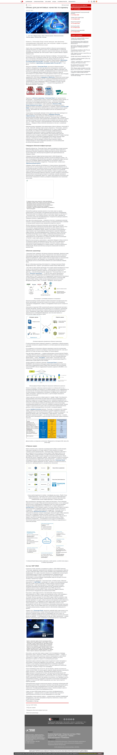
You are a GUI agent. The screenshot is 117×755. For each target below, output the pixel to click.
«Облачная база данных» (40, 511)
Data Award (51, 741)
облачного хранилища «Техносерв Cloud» (43, 98)
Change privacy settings (79, 723)
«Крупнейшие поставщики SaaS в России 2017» (49, 63)
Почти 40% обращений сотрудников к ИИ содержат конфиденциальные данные (80, 47)
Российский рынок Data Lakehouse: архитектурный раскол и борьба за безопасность (79, 42)
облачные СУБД (38, 37)
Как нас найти (67, 722)
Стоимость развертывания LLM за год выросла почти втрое (80, 59)
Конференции (29, 1)
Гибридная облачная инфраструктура (36, 710)
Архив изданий (51, 723)
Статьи (29, 5)
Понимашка (65, 737)
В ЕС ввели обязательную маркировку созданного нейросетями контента (80, 71)
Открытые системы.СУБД (71, 734)
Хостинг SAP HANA (31, 705)
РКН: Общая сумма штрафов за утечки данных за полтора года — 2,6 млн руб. (81, 68)
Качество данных (58, 743)
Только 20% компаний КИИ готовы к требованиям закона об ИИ (80, 38)
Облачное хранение (49, 35)
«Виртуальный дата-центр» (33, 163)
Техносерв (44, 37)
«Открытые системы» (39, 1)
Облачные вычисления (58, 35)
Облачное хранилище (32, 712)
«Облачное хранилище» (35, 273)
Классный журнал (54, 737)
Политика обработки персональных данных (64, 723)
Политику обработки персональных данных (88, 753)
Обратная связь (59, 722)
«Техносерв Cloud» (42, 66)
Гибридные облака (37, 35)
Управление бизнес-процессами (57, 744)
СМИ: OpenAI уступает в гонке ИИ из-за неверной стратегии (81, 53)
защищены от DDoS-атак (48, 77)
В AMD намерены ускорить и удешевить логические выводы (81, 75)
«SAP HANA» (37, 582)
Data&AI (54, 1)
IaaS (29, 35)
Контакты (73, 722)
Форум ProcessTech (76, 22)
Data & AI (50, 743)
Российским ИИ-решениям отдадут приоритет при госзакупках (79, 65)
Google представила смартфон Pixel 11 (81, 56)
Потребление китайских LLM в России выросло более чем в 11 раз (80, 50)
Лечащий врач (62, 736)
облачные (55, 103)
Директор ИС (52, 736)
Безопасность (72, 1)
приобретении (30, 507)
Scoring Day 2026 (75, 26)
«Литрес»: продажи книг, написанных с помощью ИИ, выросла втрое (80, 62)
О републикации (79, 722)
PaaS (32, 35)
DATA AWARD (48, 1)
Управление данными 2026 (77, 30)
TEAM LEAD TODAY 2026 (77, 17)
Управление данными (61, 741)
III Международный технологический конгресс (80, 13)
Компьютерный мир (54, 734)
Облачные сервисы (30, 37)
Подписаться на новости (79, 5)
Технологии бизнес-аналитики (76, 741)
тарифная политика (35, 409)
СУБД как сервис (31, 707)
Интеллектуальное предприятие (73, 743)
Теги (84, 722)
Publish (71, 736)
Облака (43, 35)
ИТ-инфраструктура (62, 1)
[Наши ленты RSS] (96, 2)
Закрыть (99, 753)
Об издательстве (51, 722)
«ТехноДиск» (41, 357)
